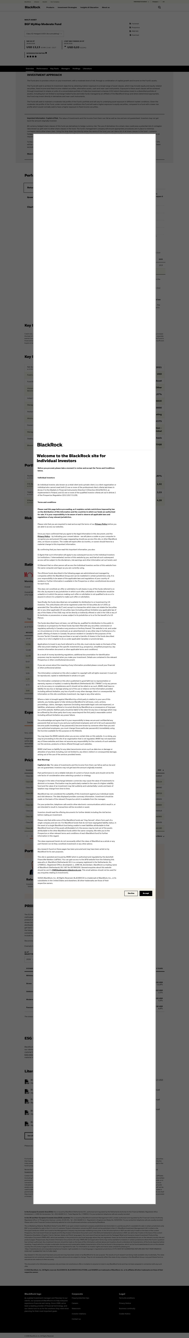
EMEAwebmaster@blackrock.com (66, 870)
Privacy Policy (101, 524)
